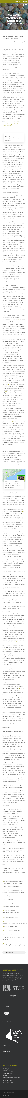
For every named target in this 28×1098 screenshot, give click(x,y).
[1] (7, 259)
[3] (22, 343)
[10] (19, 549)
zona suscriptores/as (21, 1)
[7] (9, 397)
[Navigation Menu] (26, 5)
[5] (8, 384)
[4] (6, 380)
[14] (6, 649)
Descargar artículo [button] (9, 952)
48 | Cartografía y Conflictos (14, 10)
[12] (14, 642)
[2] (18, 319)
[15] (19, 688)
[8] (13, 422)
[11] (15, 550)
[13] (16, 642)
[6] (6, 392)
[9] (23, 511)
